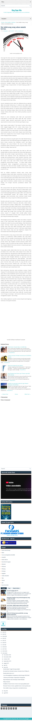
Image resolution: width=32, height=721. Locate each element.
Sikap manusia (6, 681)
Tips (3, 578)
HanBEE (4, 557)
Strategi (3, 571)
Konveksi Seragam (6, 561)
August (5, 663)
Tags (9, 588)
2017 (3, 649)
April (5, 692)
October (6, 659)
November (6, 656)
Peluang (3, 568)
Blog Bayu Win (17, 10)
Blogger (27, 718)
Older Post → (28, 394)
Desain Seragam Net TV (12, 590)
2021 (3, 640)
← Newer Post (4, 394)
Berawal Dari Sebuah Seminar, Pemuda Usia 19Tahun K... (16, 671)
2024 (3, 636)
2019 (3, 644)
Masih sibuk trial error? (8, 673)
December (6, 654)
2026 (3, 632)
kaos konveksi (5, 585)
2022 (3, 638)
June (5, 667)
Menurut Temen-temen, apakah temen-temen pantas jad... (17, 685)
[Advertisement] (16, 322)
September (6, 661)
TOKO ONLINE (5, 575)
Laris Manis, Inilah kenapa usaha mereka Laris (17, 605)
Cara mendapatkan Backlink (8, 554)
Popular (3, 588)
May (5, 690)
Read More (12, 352)
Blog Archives (16, 588)
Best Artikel (8, 22)
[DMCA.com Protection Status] (3, 626)
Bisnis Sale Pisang (6, 550)
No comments (19, 31)
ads (2, 582)
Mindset (13, 22)
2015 (3, 653)
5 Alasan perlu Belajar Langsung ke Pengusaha (14, 677)
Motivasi (4, 566)
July (4, 665)
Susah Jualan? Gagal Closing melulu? (11, 669)
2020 (3, 642)
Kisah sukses (5, 559)
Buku (3, 552)
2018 (3, 646)
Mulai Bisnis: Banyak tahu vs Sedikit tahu (17, 347)
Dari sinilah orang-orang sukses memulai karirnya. (13, 28)
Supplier (4, 573)
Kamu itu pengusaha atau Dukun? (15, 365)
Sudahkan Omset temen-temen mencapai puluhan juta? (16, 683)
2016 (3, 651)
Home (2, 22)
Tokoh (3, 580)
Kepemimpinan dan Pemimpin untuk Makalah (13, 679)
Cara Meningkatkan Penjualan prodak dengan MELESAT (16, 675)
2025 (3, 634)
